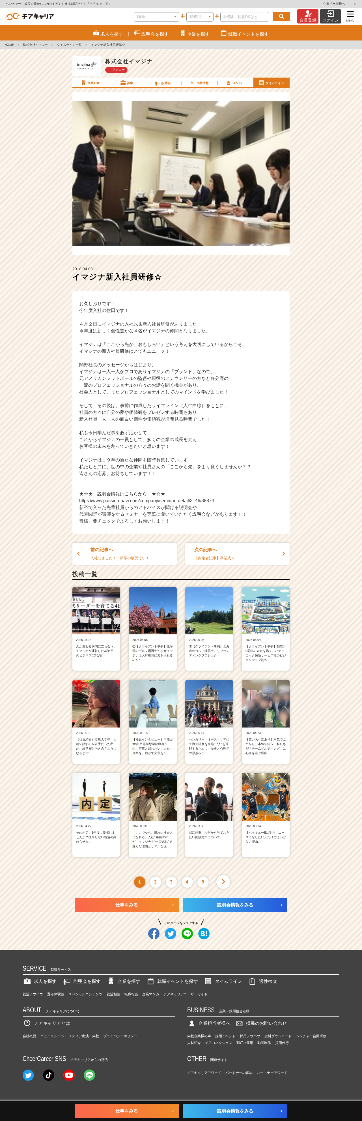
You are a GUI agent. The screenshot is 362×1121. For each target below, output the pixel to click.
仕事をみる (126, 904)
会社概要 (29, 1036)
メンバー (238, 83)
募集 (130, 83)
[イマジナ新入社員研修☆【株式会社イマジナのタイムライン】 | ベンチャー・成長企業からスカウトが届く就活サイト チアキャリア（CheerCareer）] (29, 16)
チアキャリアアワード (204, 1073)
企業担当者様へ (339, 3)
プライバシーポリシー (120, 1036)
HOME (9, 44)
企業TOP (93, 83)
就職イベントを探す (177, 981)
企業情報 (202, 83)
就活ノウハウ (33, 994)
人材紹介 (194, 1043)
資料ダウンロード (278, 1036)
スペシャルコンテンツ (85, 994)
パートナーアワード (272, 1073)
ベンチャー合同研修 (311, 1036)
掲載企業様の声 (199, 1036)
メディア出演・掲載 (83, 1036)
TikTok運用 (244, 1043)
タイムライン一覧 (69, 44)
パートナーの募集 (239, 1073)
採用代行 (282, 1043)
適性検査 (268, 981)
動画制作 (264, 1043)
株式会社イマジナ (35, 44)
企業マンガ (150, 994)
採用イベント (225, 1036)
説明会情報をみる (235, 904)
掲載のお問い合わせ (266, 1023)
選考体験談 (55, 994)
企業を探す (129, 981)
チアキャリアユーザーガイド (185, 994)
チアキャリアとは (52, 1023)
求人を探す (45, 981)
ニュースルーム (52, 1036)
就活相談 (113, 994)
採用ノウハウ (250, 1036)
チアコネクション (218, 1043)
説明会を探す (87, 981)
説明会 (166, 83)
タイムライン (275, 83)
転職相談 (131, 994)
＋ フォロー (116, 69)
